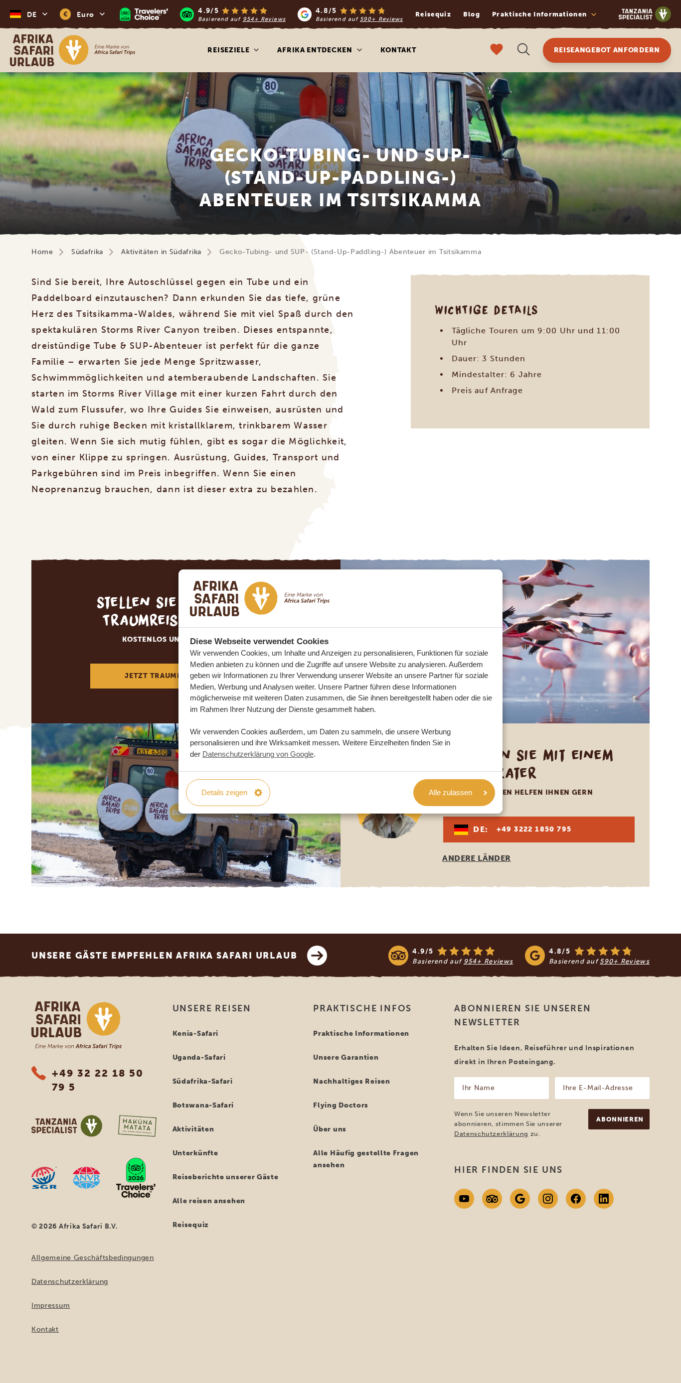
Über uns (329, 1129)
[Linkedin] (604, 1199)
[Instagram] (548, 1199)
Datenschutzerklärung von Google (258, 754)
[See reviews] (519, 956)
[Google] (520, 1199)
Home (42, 252)
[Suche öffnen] (523, 50)
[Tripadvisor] (492, 1199)
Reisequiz (433, 14)
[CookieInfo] (260, 598)
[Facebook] (576, 1199)
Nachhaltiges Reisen (351, 1081)
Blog (471, 14)
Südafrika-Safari (202, 1081)
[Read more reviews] (261, 14)
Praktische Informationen (361, 1033)
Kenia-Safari (195, 1033)
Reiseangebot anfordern (607, 50)
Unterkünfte (195, 1153)
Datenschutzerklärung (69, 1281)
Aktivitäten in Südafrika (161, 252)
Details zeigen (224, 792)
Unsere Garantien (345, 1057)
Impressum (50, 1305)
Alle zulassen (450, 792)
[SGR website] (44, 1178)
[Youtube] (464, 1199)
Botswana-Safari (203, 1105)
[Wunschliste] (496, 50)
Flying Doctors (340, 1105)
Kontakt (398, 50)
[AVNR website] (86, 1178)
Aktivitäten (193, 1129)
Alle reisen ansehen (208, 1201)
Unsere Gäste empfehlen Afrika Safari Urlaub (164, 955)
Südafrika (87, 252)
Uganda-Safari (199, 1057)
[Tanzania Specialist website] (66, 1126)
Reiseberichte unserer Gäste (225, 1177)
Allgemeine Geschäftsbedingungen (92, 1257)
